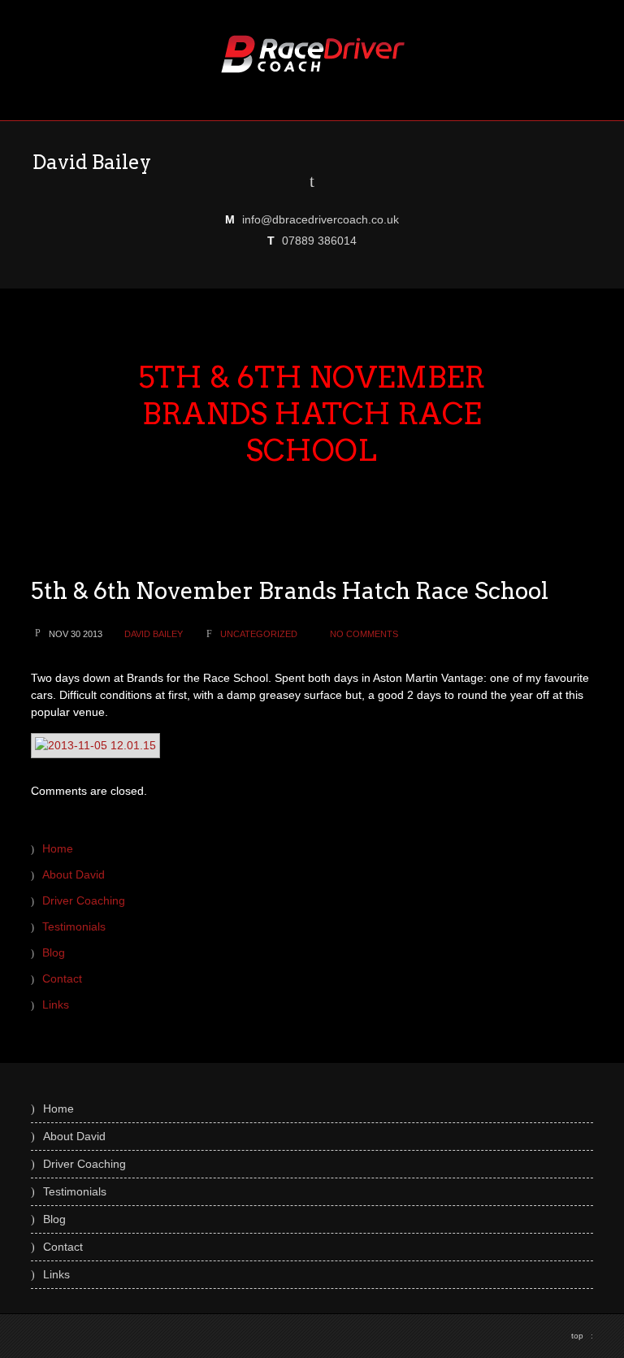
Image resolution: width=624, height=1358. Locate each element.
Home (57, 848)
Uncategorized (258, 634)
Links (55, 1004)
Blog (53, 952)
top (582, 1335)
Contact (62, 978)
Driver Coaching (83, 900)
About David (73, 874)
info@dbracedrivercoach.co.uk (320, 219)
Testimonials (74, 926)
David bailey (153, 634)
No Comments (364, 634)
